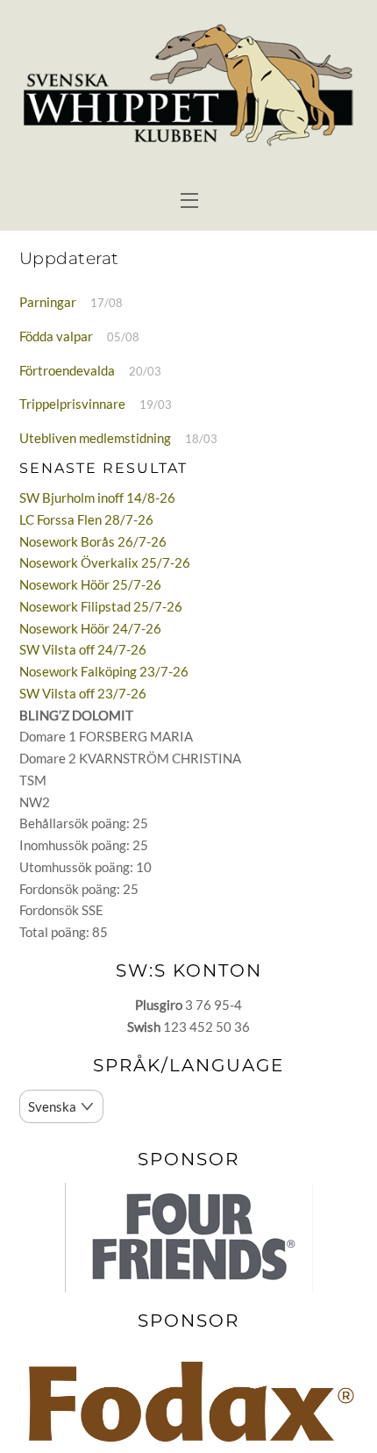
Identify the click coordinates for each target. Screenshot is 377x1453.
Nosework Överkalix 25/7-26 (104, 562)
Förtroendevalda (67, 370)
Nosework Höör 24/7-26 (90, 628)
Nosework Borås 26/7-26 (93, 541)
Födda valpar (56, 336)
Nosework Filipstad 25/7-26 (100, 606)
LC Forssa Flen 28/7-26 (86, 519)
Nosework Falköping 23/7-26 (103, 671)
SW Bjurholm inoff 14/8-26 (97, 497)
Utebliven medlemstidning (95, 438)
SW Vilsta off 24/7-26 (82, 649)
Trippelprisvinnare (72, 404)
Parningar (47, 302)
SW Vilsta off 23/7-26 (82, 693)
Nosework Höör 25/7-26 (90, 584)
